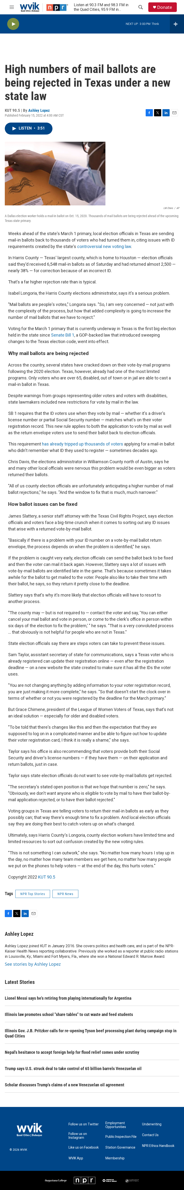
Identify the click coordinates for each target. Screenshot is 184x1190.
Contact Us (150, 1135)
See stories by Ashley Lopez (33, 964)
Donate (164, 7)
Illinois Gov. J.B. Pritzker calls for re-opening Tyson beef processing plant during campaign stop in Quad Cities (91, 1033)
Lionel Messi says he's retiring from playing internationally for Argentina (68, 998)
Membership (115, 1158)
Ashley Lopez (39, 110)
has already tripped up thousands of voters (82, 443)
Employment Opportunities (115, 1125)
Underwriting (151, 1124)
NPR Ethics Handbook (158, 1146)
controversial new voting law (104, 246)
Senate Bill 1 (62, 335)
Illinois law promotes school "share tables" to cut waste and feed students (69, 1014)
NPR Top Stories (32, 894)
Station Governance (120, 1147)
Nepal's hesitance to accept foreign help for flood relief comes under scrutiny (72, 1052)
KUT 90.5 (46, 877)
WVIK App (76, 1158)
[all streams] (177, 24)
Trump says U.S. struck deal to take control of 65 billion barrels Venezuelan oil (73, 1068)
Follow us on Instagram (78, 1135)
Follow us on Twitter (84, 1124)
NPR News (65, 894)
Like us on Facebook (84, 1147)
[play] (13, 24)
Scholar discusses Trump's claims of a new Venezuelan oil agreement (64, 1084)
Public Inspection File (121, 1137)
